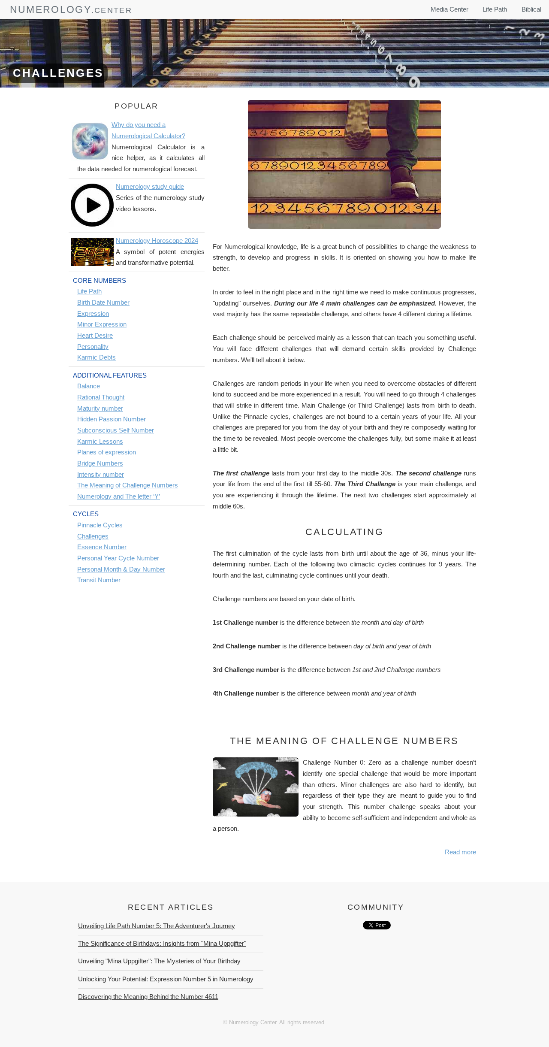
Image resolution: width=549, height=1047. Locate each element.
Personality (93, 346)
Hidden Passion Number (111, 419)
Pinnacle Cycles (100, 525)
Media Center (449, 9)
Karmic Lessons (100, 441)
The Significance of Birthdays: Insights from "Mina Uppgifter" (162, 943)
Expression (93, 313)
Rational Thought (100, 397)
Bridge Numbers (100, 463)
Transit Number (99, 580)
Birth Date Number (103, 302)
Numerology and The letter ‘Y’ (118, 496)
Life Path (495, 9)
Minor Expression (102, 324)
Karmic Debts (96, 357)
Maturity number (100, 408)
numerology (50, 9)
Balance (88, 386)
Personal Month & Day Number (121, 569)
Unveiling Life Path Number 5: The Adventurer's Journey (156, 926)
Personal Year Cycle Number (118, 558)
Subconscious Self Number (115, 430)
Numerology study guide (150, 186)
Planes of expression (106, 452)
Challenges (93, 536)
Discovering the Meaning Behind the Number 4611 (148, 996)
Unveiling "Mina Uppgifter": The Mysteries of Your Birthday (159, 961)
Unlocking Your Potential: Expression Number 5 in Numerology (165, 979)
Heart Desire (95, 335)
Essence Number (102, 547)
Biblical (531, 9)
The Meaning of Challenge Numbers (127, 485)
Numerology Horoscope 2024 (157, 240)
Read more (460, 852)
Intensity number (100, 474)
